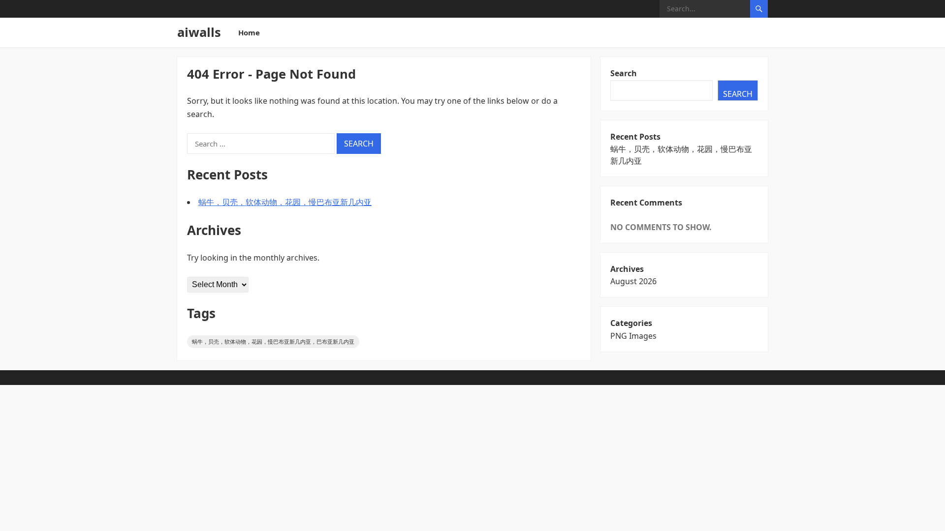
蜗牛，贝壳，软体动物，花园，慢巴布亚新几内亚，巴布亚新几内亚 (273, 341)
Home (249, 32)
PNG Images (633, 335)
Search (623, 73)
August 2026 (633, 281)
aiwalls (199, 32)
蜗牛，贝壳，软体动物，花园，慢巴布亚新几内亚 (285, 202)
